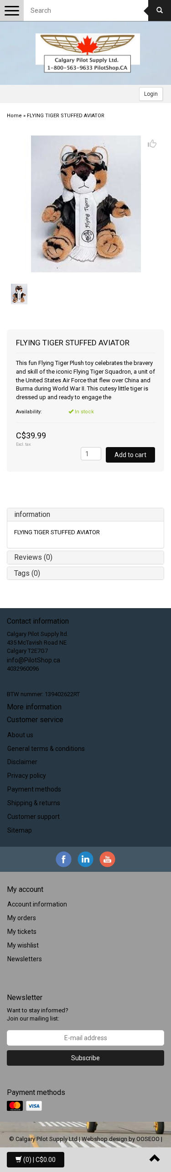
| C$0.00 (39, 1159)
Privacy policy (26, 775)
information (32, 514)
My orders (21, 918)
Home (14, 116)
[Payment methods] (25, 1106)
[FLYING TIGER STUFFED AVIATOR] (85, 204)
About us (20, 735)
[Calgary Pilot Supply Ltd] (88, 53)
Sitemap (19, 830)
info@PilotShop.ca (33, 660)
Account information (37, 904)
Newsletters (24, 959)
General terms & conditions (46, 748)
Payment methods (34, 789)
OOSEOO (148, 1139)
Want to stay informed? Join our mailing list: (37, 1014)
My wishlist (23, 945)
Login (151, 94)
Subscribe (85, 1058)
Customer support (33, 816)
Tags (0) (27, 573)
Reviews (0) (33, 557)
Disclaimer (22, 762)
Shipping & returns (33, 803)
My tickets (21, 931)
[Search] (159, 10)
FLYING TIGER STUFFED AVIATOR (65, 116)
